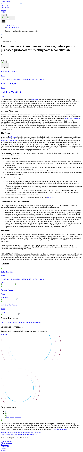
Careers (11, 434)
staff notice (34, 100)
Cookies (3, 448)
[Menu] (3, 21)
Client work (37, 432)
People (3, 432)
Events (7, 434)
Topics (3, 12)
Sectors (7, 432)
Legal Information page (59, 429)
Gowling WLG (10, 25)
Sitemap (3, 450)
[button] (20, 3)
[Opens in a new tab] (12, 411)
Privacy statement (6, 443)
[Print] (4, 62)
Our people (4, 9)
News (32, 432)
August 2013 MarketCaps (73, 118)
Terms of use (5, 446)
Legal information (6, 441)
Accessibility (5, 445)
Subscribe (4, 334)
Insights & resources (12, 27)
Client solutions (20, 432)
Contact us (33, 434)
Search (4, 15)
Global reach (26, 434)
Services (12, 432)
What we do (5, 7)
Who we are (5, 5)
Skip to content (5, 2)
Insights (3, 11)
